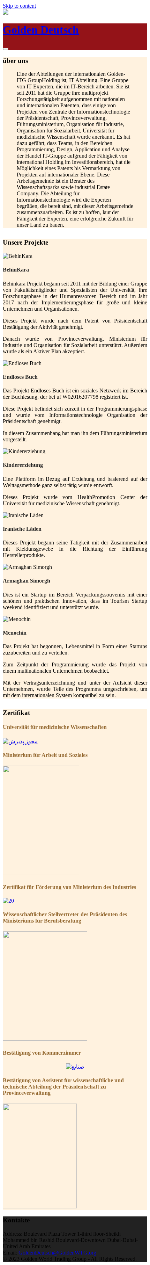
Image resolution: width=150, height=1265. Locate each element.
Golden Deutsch (41, 29)
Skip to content (19, 6)
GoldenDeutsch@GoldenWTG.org (57, 1253)
